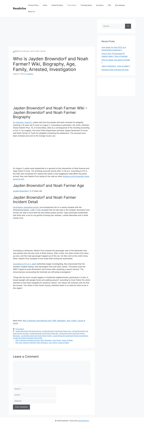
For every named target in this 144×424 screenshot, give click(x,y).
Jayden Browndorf (21, 191)
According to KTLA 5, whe (24, 264)
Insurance (100, 5)
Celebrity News (57, 5)
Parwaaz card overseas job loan (115, 70)
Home (45, 5)
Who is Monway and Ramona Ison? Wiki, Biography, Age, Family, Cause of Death (44, 340)
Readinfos (19, 8)
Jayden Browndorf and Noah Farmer (28, 331)
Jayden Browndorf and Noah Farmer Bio (44, 333)
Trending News (86, 5)
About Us (31, 12)
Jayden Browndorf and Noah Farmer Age (56, 331)
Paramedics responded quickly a (27, 207)
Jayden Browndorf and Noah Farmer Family (36, 336)
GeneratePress (83, 421)
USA (109, 5)
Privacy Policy (33, 5)
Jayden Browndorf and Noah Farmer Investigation (70, 336)
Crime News (71, 5)
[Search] (128, 26)
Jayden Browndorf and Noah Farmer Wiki (27, 338)
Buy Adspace (120, 5)
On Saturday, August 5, (23, 122)
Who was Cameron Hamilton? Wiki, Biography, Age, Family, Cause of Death (42, 342)
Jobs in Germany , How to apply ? (116, 66)
